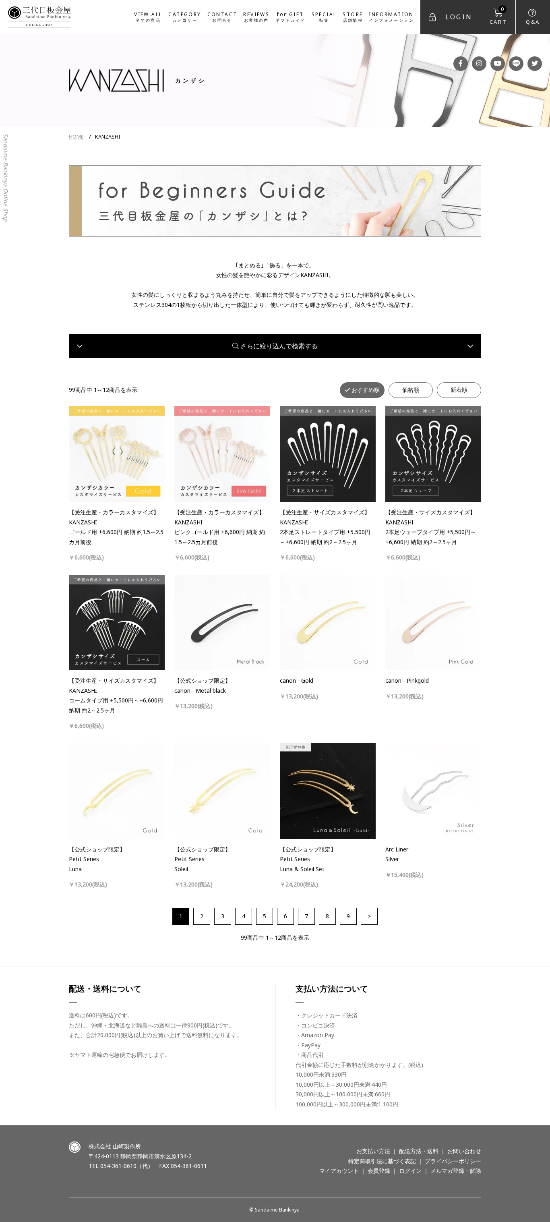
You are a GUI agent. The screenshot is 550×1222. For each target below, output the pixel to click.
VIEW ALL (148, 16)
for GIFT (290, 16)
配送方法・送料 (418, 1151)
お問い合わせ (464, 1151)
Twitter (534, 63)
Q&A (533, 21)
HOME (76, 136)
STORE (353, 16)
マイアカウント (339, 1170)
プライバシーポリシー (453, 1161)
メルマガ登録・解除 (455, 1170)
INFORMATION (391, 16)
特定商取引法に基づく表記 (382, 1161)
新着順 (459, 390)
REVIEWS (256, 16)
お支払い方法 (373, 1151)
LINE (516, 63)
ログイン (410, 1170)
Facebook (460, 63)
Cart (498, 16)
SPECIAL (324, 16)
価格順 (410, 390)
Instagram (479, 63)
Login (458, 16)
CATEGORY (184, 16)
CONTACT (222, 16)
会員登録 (379, 1170)
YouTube (497, 63)
